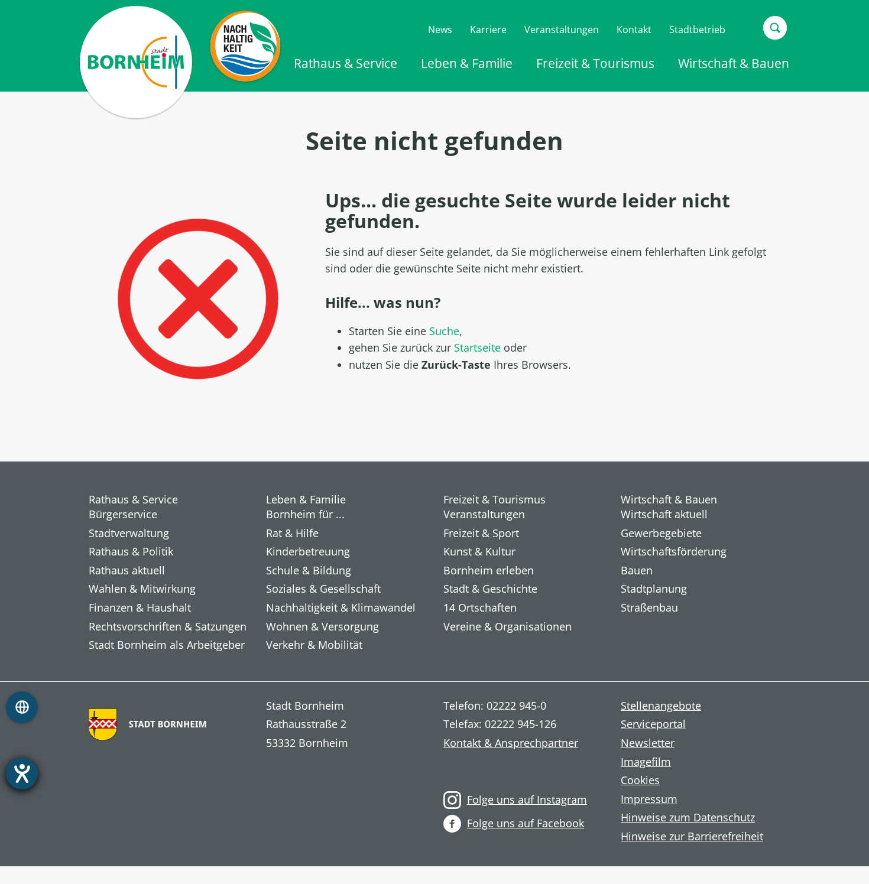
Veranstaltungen (561, 29)
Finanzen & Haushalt (140, 608)
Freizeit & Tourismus (595, 63)
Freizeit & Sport (481, 533)
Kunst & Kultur (479, 551)
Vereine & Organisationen (507, 626)
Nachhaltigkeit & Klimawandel (341, 608)
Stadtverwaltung (129, 533)
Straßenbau (649, 608)
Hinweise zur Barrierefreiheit (692, 836)
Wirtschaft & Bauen (733, 63)
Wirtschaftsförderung (674, 551)
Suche (444, 331)
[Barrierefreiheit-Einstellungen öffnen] (22, 773)
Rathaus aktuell (127, 570)
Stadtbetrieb (697, 29)
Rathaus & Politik (131, 551)
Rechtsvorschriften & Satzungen (168, 626)
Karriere (488, 29)
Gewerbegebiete (661, 533)
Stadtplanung (654, 589)
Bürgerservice (123, 514)
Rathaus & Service (345, 63)
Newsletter (648, 743)
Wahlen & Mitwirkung (142, 589)
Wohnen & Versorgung (322, 626)
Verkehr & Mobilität (314, 645)
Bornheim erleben (488, 570)
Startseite (477, 347)
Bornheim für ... (305, 514)
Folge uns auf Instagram (527, 799)
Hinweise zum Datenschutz (688, 817)
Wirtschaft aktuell (664, 514)
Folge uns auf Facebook (525, 823)
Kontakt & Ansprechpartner (510, 743)
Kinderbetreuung (308, 551)
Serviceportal (653, 724)
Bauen (637, 570)
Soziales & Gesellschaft (323, 589)
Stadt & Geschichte (490, 589)
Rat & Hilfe (292, 533)
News (440, 29)
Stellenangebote (661, 706)
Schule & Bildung (308, 570)
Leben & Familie (467, 63)
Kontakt (634, 29)
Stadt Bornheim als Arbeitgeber (167, 645)
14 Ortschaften (480, 608)
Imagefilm (646, 762)
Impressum (649, 799)
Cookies (640, 780)
